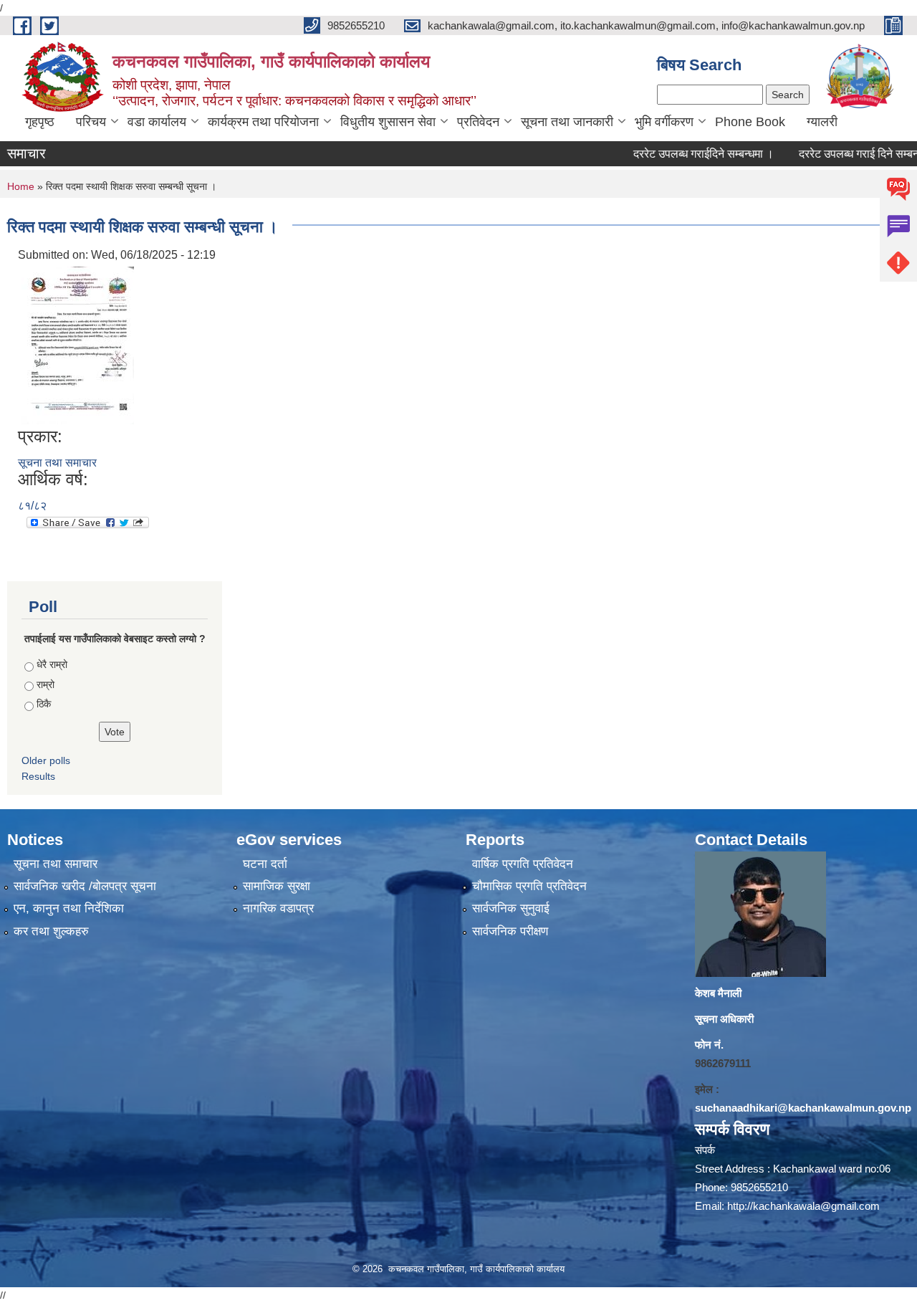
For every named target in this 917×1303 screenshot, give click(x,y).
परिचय (91, 122)
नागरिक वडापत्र (278, 908)
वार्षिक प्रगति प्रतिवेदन (522, 864)
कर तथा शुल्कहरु (51, 931)
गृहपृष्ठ (39, 122)
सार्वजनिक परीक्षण (510, 931)
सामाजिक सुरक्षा (276, 886)
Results (38, 776)
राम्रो (45, 684)
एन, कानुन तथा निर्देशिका (69, 908)
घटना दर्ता (265, 864)
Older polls (45, 760)
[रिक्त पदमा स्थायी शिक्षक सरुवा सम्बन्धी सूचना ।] (77, 344)
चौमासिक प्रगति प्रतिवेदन (529, 886)
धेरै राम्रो (52, 664)
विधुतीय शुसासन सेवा (388, 122)
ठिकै (44, 704)
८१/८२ (32, 506)
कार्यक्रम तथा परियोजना (263, 122)
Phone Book (750, 122)
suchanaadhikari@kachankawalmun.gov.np (803, 1108)
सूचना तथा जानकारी (567, 122)
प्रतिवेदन (478, 122)
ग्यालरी (822, 122)
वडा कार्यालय (157, 122)
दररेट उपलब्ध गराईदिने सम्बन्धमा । (680, 154)
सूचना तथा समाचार (57, 463)
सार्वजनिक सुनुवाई (510, 908)
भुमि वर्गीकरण (664, 122)
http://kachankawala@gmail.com (803, 1206)
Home (20, 186)
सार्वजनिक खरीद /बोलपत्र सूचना (85, 886)
